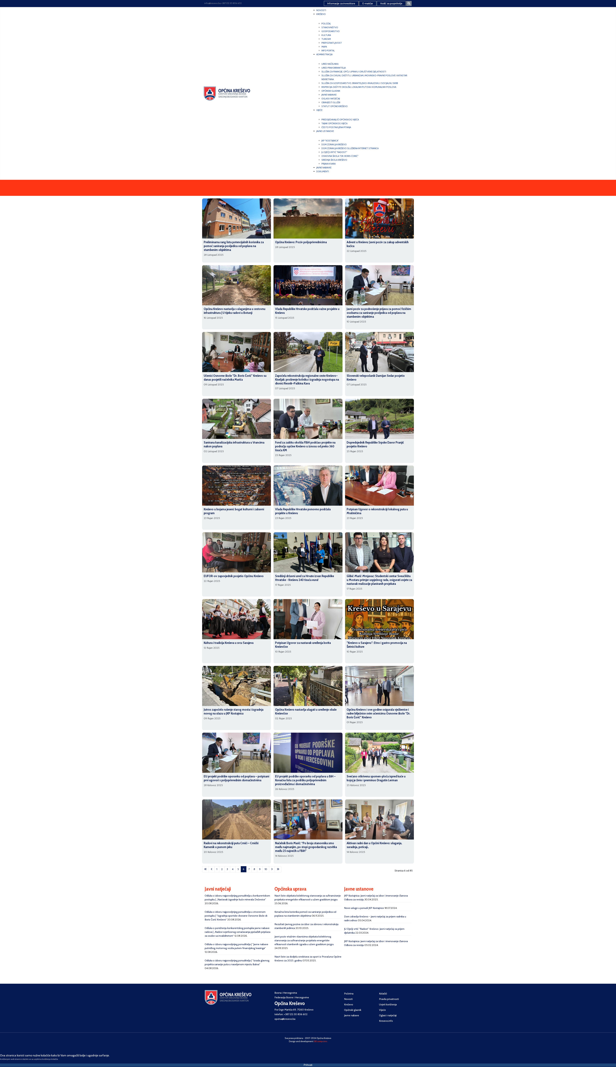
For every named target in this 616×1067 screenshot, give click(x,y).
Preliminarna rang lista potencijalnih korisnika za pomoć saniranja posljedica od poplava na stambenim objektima (234, 246)
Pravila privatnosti (389, 999)
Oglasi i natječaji (388, 1015)
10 (266, 869)
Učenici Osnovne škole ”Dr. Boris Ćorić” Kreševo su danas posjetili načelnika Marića (235, 377)
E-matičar (367, 3)
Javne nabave (351, 1015)
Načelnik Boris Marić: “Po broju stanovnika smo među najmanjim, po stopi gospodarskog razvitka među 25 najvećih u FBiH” (306, 847)
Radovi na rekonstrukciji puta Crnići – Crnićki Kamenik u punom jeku (231, 845)
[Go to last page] (278, 869)
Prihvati (308, 1065)
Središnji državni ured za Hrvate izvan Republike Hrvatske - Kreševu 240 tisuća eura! (304, 578)
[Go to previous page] (211, 869)
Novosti (348, 999)
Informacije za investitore (341, 3)
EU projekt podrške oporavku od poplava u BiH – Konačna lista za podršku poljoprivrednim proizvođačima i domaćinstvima (305, 780)
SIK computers (320, 1041)
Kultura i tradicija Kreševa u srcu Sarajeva (228, 643)
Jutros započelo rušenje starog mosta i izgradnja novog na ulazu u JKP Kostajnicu (233, 711)
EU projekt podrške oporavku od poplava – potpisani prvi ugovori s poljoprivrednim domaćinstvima (236, 778)
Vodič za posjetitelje (391, 3)
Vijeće (382, 1009)
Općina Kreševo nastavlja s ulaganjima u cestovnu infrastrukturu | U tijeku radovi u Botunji (234, 311)
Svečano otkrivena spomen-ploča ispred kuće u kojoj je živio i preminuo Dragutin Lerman (376, 778)
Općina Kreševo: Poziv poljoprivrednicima (301, 242)
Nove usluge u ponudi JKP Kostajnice (364, 908)
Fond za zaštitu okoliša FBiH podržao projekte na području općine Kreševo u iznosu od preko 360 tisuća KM (305, 446)
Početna (348, 993)
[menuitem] (321, 10)
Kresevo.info (386, 1020)
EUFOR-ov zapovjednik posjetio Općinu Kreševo (234, 576)
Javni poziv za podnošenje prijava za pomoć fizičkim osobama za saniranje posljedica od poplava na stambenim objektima (379, 312)
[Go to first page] (205, 869)
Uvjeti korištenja (388, 1004)
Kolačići (383, 993)
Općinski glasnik (352, 1009)
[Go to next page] (272, 869)
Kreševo (348, 1004)
